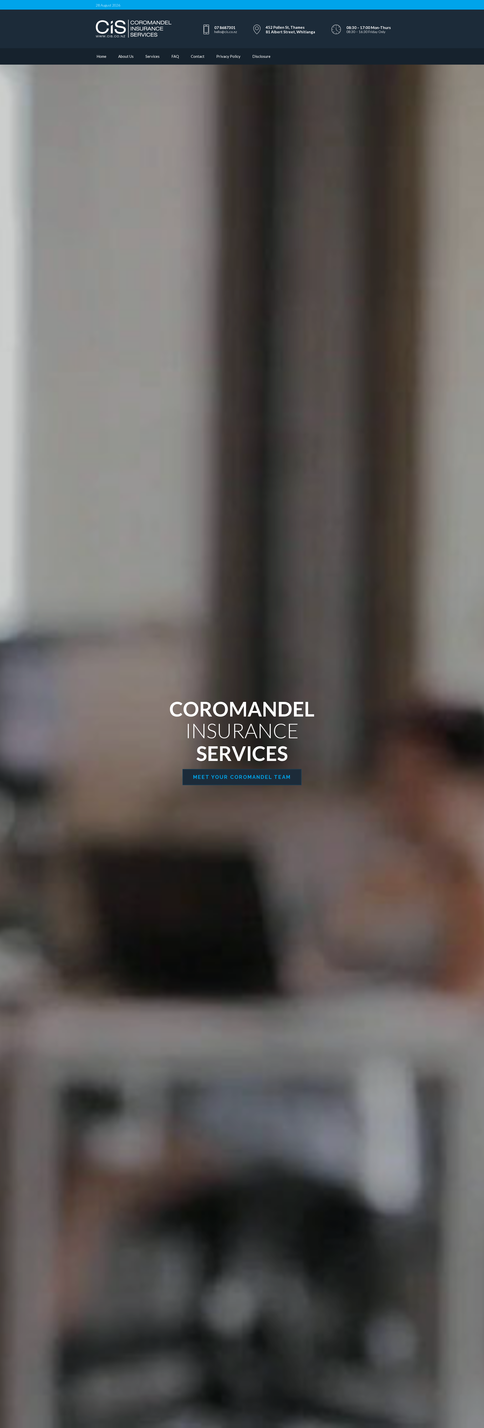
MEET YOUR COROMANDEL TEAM (242, 777)
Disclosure (261, 56)
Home (101, 56)
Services (152, 56)
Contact (197, 56)
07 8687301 (224, 27)
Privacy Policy (228, 56)
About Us (126, 56)
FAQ (175, 56)
